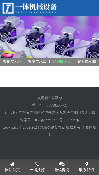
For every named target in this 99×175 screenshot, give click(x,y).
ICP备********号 (49, 120)
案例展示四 (86, 61)
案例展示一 (12, 61)
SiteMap (73, 120)
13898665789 (57, 105)
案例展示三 (62, 61)
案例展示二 (37, 61)
